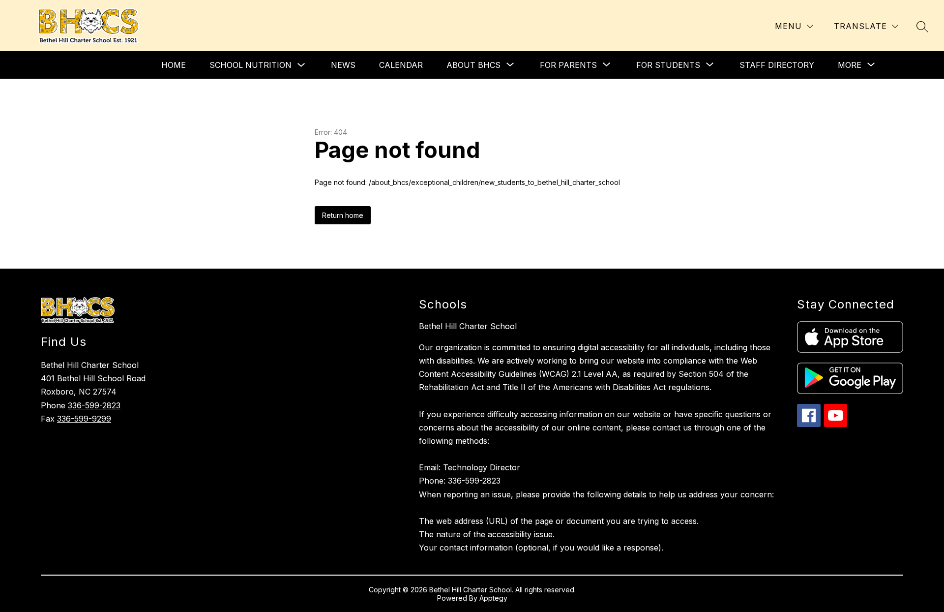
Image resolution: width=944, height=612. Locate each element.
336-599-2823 (94, 405)
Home (173, 65)
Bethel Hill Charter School (468, 326)
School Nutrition (250, 65)
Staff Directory (776, 65)
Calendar (401, 65)
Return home (342, 215)
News (343, 65)
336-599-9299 (84, 419)
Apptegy (493, 598)
